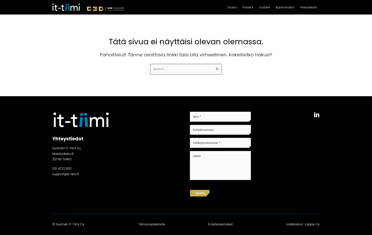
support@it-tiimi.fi (65, 174)
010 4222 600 (61, 168)
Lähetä (200, 193)
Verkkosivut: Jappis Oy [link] (303, 224)
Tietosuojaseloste (151, 224)
